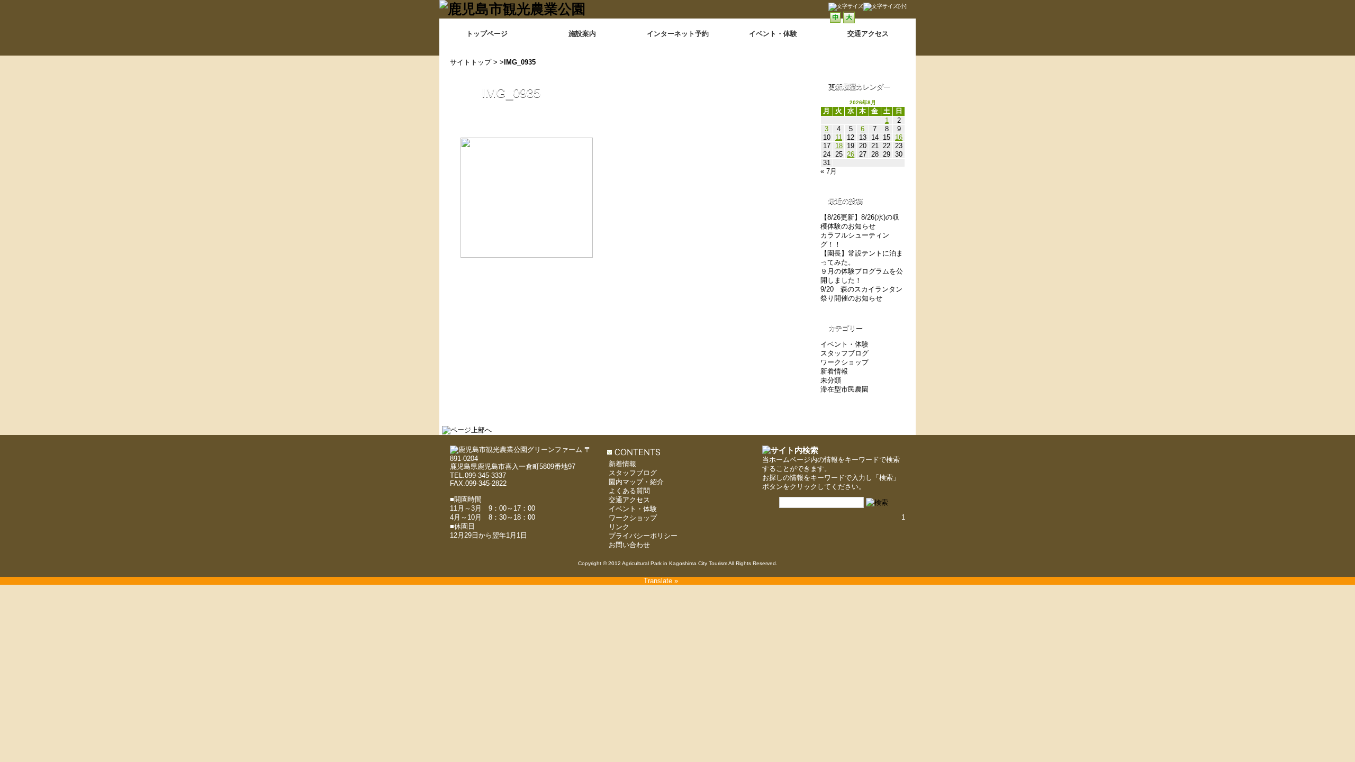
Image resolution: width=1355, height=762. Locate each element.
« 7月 (828, 171)
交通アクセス (629, 500)
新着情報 (834, 371)
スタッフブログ (844, 353)
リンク (619, 527)
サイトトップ (470, 62)
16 (898, 137)
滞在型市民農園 (844, 389)
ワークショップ (844, 362)
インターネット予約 (678, 34)
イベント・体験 (773, 34)
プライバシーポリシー (643, 536)
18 (839, 146)
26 (850, 154)
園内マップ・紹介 (636, 482)
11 (838, 137)
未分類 (830, 380)
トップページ (487, 34)
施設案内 (582, 34)
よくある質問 (629, 491)
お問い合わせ (629, 545)
